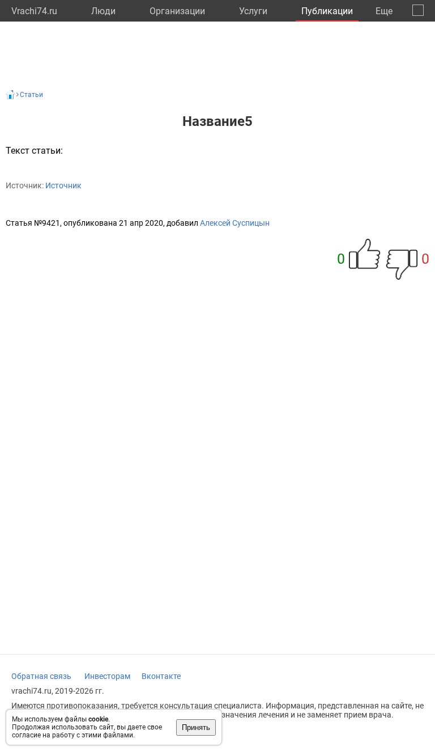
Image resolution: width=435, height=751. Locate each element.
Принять (196, 727)
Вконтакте (161, 676)
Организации (177, 11)
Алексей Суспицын (235, 222)
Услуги (253, 11)
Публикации (327, 11)
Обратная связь (41, 676)
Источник (63, 185)
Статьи (31, 95)
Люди (103, 11)
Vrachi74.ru (34, 11)
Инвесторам (107, 676)
